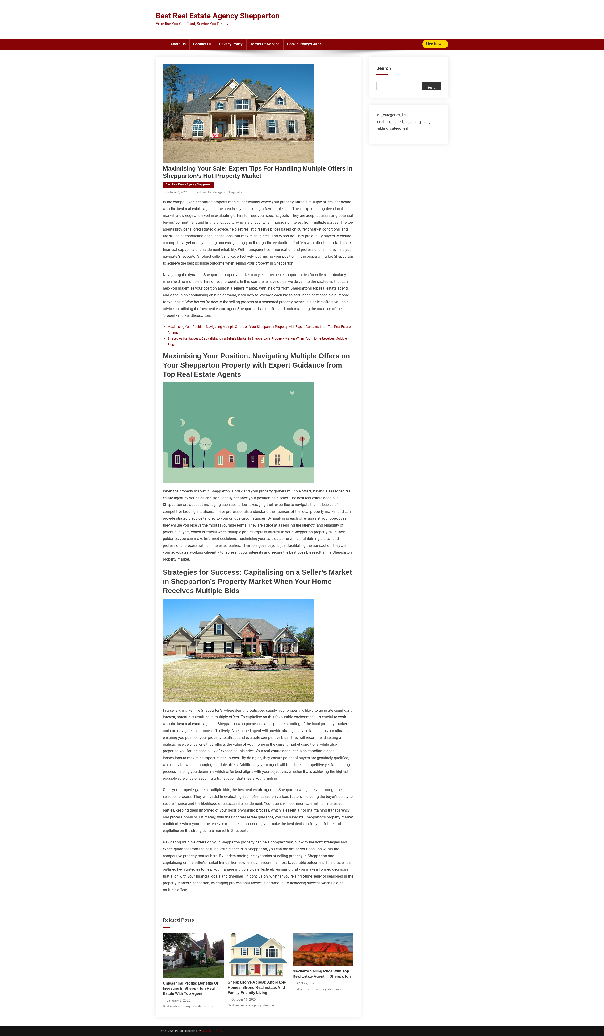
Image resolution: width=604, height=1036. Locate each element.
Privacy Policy (231, 44)
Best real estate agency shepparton (188, 184)
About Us (178, 44)
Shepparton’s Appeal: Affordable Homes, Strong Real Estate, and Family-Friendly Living (257, 987)
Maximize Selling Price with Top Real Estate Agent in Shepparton (322, 973)
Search (383, 68)
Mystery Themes (211, 1030)
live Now (434, 44)
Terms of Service (265, 44)
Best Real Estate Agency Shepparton (218, 15)
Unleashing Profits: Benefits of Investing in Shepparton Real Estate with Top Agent (190, 988)
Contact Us (202, 44)
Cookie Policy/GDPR (304, 44)
